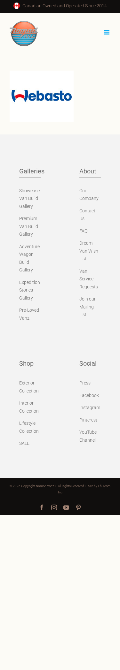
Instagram (89, 407)
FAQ (83, 230)
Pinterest (88, 420)
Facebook (89, 395)
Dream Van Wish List (88, 250)
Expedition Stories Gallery (29, 290)
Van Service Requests (88, 279)
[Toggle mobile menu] (107, 32)
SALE (24, 443)
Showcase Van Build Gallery (29, 198)
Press (85, 382)
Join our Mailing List (87, 306)
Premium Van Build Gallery (28, 226)
